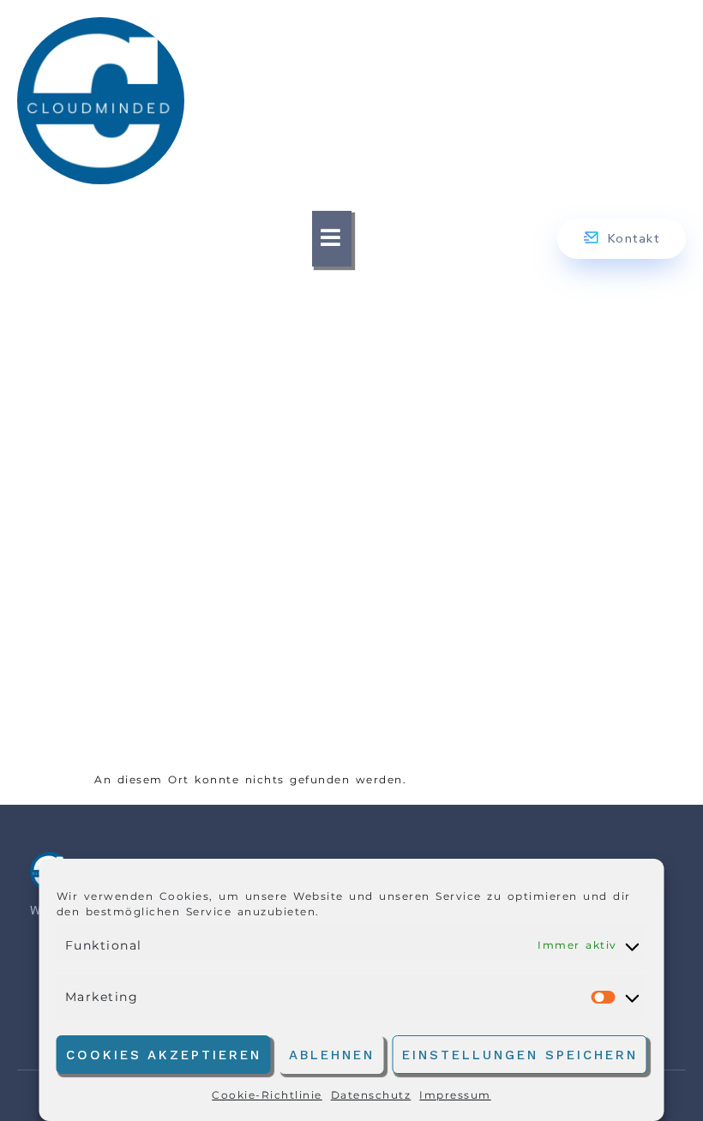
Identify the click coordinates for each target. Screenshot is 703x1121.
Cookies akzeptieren (163, 1055)
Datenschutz (371, 1094)
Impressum (455, 1094)
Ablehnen (332, 1055)
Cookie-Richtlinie (267, 1094)
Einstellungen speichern (520, 1055)
